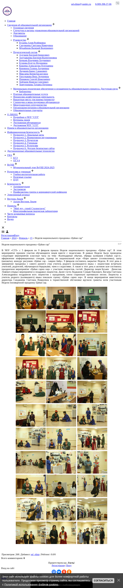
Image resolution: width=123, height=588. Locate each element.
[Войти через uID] (54, 572)
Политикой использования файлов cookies (31, 584)
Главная (5, 238)
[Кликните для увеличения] (31, 308)
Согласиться (103, 580)
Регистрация (7, 235)
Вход (16, 235)
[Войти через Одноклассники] (69, 572)
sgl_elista (35, 554)
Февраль (23, 238)
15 (31, 238)
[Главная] (7, 16)
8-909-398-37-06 (103, 4)
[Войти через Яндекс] (64, 572)
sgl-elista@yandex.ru (81, 4)
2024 (14, 238)
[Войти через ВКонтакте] (59, 572)
